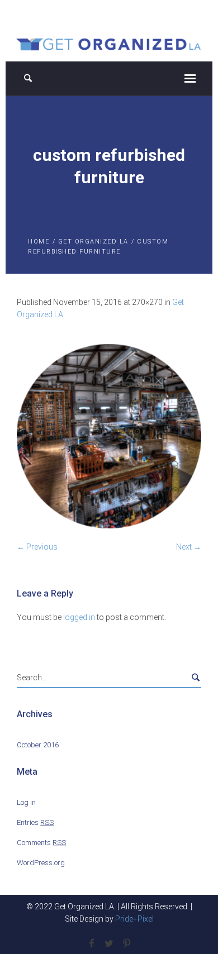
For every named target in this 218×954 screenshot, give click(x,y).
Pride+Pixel (134, 918)
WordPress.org (41, 862)
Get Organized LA (93, 241)
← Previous (37, 546)
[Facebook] (92, 943)
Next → (188, 546)
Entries (35, 822)
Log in (26, 802)
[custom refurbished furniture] (109, 436)
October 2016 (38, 745)
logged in (79, 617)
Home (38, 241)
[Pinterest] (126, 943)
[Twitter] (109, 943)
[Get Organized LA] (109, 43)
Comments (41, 842)
